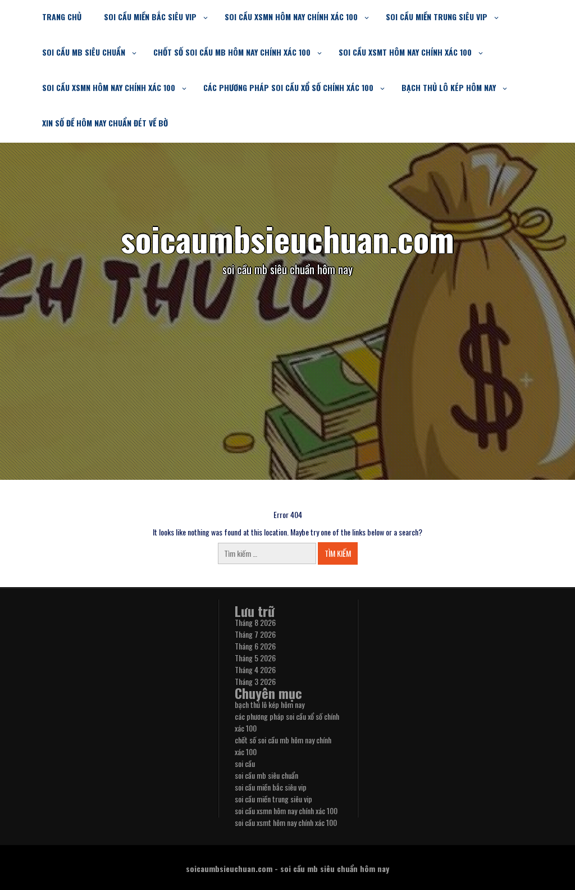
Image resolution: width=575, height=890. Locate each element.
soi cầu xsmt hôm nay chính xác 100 (405, 52)
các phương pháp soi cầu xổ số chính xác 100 (288, 87)
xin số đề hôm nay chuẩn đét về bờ (105, 123)
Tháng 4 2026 (255, 669)
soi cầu (245, 763)
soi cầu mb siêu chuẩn (83, 52)
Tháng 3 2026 (255, 681)
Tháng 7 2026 (255, 634)
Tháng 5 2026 (255, 658)
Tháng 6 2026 (255, 646)
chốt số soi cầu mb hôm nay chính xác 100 (232, 52)
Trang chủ (61, 16)
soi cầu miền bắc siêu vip (150, 16)
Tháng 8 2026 (255, 622)
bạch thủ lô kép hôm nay (448, 87)
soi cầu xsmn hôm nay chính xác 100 (291, 16)
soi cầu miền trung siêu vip (436, 16)
